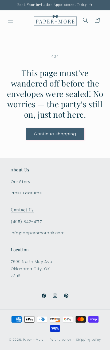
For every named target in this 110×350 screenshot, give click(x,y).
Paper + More (33, 339)
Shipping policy (88, 339)
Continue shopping (55, 134)
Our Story (20, 181)
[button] (11, 20)
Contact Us (22, 209)
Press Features (26, 193)
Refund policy (60, 339)
